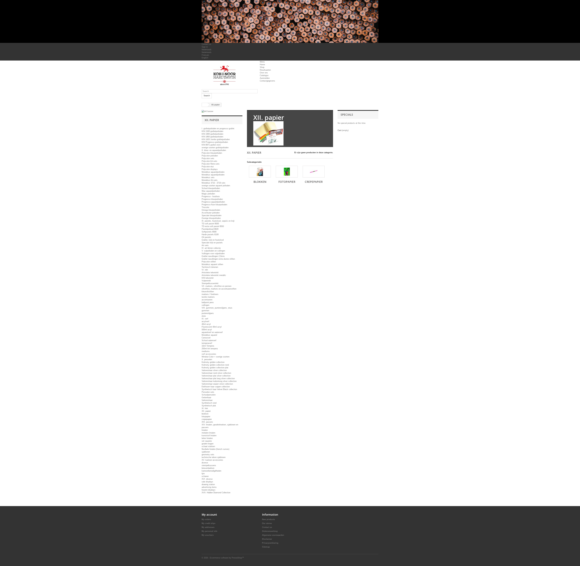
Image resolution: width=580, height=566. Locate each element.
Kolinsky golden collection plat (215, 367)
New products (268, 519)
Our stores (267, 523)
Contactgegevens (267, 81)
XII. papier (206, 411)
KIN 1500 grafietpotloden (212, 131)
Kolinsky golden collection (213, 362)
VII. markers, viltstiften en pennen (216, 286)
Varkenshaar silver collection (214, 370)
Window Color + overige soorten (215, 357)
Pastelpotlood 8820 (210, 229)
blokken (205, 414)
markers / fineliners (210, 294)
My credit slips (208, 523)
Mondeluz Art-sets (210, 180)
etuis (204, 316)
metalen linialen (208, 433)
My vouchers (208, 535)
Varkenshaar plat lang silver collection (218, 378)
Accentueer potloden (211, 213)
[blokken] (260, 171)
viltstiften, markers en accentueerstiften (219, 289)
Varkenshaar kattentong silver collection (219, 381)
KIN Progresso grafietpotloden (215, 142)
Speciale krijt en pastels (212, 242)
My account (209, 514)
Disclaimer (267, 539)
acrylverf (205, 321)
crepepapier (207, 419)
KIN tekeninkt (208, 278)
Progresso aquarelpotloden (213, 202)
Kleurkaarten (265, 70)
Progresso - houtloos (211, 196)
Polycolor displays (210, 169)
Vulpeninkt (206, 281)
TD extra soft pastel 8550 (213, 226)
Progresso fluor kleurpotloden (214, 204)
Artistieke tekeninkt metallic (214, 275)
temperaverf (207, 343)
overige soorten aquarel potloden (216, 185)
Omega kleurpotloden (211, 210)
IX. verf (205, 319)
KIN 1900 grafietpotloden (212, 134)
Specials (347, 114)
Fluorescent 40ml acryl (212, 327)
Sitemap (266, 547)
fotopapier (206, 416)
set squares (207, 441)
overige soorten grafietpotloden (215, 147)
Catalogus (264, 75)
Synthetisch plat (209, 406)
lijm (203, 473)
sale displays (207, 482)
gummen (205, 310)
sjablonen (206, 452)
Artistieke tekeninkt (210, 272)
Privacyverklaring (270, 543)
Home (262, 64)
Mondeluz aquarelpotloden (213, 172)
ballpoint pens (208, 302)
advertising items (209, 487)
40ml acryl (206, 324)
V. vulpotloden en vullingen (213, 251)
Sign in (205, 47)
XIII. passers (207, 422)
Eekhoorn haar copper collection (216, 386)
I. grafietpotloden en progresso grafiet (218, 128)
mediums (206, 351)
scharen (205, 476)
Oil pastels (206, 237)
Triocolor (205, 207)
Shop (262, 67)
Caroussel (206, 338)
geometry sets (208, 454)
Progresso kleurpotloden (212, 199)
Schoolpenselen (209, 395)
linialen (205, 430)
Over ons (264, 73)
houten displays (208, 490)
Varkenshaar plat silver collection (216, 376)
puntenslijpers (208, 313)
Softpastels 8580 (209, 232)
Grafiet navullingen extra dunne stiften (218, 259)
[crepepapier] (314, 171)
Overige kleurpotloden (211, 218)
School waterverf (209, 340)
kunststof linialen (209, 435)
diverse (205, 463)
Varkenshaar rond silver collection (216, 373)
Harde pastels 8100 (210, 234)
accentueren (207, 300)
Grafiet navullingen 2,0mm (213, 256)
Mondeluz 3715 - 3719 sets (213, 183)
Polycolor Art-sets (209, 161)
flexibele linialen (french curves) (215, 449)
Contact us (206, 44)
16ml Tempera (208, 346)
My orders (206, 519)
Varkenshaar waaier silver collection (217, 384)
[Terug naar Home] (205, 105)
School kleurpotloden (211, 188)
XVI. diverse (207, 479)
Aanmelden (265, 78)
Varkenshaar (207, 400)
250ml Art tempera (210, 348)
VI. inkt (205, 270)
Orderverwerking (270, 531)
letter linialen (207, 438)
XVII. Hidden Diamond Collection (216, 492)
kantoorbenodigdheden (211, 471)
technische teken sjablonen (214, 457)
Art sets (205, 245)
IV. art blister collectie (211, 248)
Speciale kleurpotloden (211, 215)
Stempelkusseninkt (210, 283)
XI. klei (205, 408)
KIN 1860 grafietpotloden (212, 137)
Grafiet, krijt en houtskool (213, 240)
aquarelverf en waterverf (212, 332)
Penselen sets (208, 392)
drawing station (208, 484)
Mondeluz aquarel (209, 335)
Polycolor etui (208, 166)
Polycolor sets (208, 158)
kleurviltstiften (208, 291)
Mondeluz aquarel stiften (212, 264)
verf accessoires (209, 354)
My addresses (208, 527)
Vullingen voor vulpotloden (213, 253)
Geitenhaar (206, 397)
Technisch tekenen (210, 267)
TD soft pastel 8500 (210, 223)
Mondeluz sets (208, 177)
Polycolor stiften (209, 262)
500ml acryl (207, 329)
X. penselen (207, 359)
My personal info (209, 531)
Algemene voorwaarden (273, 535)
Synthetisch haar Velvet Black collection (219, 389)
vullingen (205, 305)
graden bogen (207, 444)
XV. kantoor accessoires (212, 460)
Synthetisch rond (209, 403)
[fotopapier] (287, 171)
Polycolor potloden (210, 156)
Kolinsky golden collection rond (215, 365)
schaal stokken (208, 446)
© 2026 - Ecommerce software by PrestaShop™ (223, 558)
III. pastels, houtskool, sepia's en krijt (218, 221)
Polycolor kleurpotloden (212, 153)
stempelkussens (209, 465)
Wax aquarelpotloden (211, 191)
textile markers (208, 297)
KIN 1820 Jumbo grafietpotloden (216, 139)
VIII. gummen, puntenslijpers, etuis (217, 308)
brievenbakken (208, 468)
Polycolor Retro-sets (210, 164)
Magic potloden (208, 194)
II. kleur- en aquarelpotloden (214, 150)
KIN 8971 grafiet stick (211, 145)
